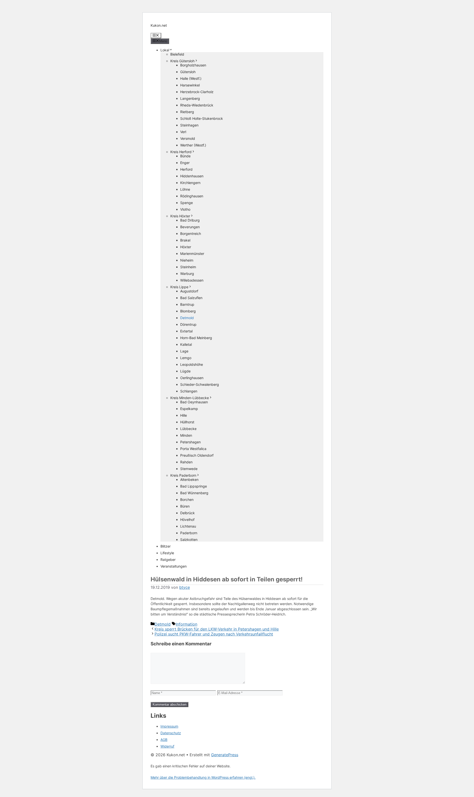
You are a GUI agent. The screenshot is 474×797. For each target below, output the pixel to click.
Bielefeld (177, 54)
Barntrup (187, 304)
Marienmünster (192, 253)
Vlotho (185, 209)
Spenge (186, 203)
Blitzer (165, 546)
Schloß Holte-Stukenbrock (201, 118)
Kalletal (186, 344)
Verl (183, 132)
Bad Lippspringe (193, 486)
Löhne (185, 189)
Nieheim (186, 260)
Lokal (164, 50)
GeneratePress (224, 754)
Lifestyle (167, 553)
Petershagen (190, 442)
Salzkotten (189, 539)
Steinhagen (189, 125)
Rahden (186, 462)
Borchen (187, 499)
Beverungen (190, 227)
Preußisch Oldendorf (197, 455)
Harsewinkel (190, 85)
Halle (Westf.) (190, 78)
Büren (185, 506)
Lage (184, 351)
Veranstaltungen (173, 566)
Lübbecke (188, 429)
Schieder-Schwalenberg (199, 384)
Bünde (185, 156)
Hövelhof (187, 519)
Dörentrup (188, 324)
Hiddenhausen (191, 176)
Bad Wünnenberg (194, 493)
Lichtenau (188, 526)
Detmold (187, 318)
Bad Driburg (190, 220)
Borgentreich (190, 233)
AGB (163, 739)
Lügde (185, 371)
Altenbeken (189, 479)
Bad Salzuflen (191, 298)
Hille (183, 415)
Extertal (186, 331)
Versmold (187, 138)
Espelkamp (189, 409)
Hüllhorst (187, 422)
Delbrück (187, 513)
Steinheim (188, 267)
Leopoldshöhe (191, 364)
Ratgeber (168, 559)
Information (186, 624)
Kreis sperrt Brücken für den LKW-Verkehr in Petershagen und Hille (217, 629)
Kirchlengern (190, 183)
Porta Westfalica (193, 449)
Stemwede (189, 469)
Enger (185, 163)
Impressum (169, 726)
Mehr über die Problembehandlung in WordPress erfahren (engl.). (203, 777)
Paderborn (188, 533)
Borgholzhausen (193, 65)
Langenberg (190, 98)
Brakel (185, 240)
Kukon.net (159, 25)
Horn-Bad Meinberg (196, 338)
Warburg (187, 273)
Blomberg (188, 311)
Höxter (185, 247)
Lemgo (185, 358)
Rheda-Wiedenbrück (196, 105)
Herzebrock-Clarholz (197, 92)
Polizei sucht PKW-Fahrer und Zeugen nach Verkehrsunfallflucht (214, 634)
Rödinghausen (191, 196)
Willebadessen (191, 280)
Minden (186, 435)
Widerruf (167, 746)
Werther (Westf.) (193, 145)
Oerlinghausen (191, 378)
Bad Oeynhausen (194, 402)
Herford (186, 169)
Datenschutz (170, 733)
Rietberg (187, 112)
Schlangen (188, 391)
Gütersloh (188, 72)
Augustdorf (189, 291)
